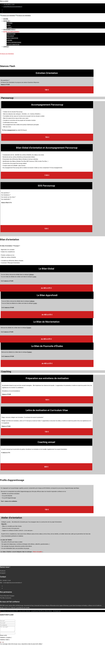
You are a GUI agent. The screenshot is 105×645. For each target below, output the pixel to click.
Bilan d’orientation (12, 38)
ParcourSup (10, 36)
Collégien (9, 23)
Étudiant (9, 27)
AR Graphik (64, 611)
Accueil (5, 19)
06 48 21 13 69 (7, 580)
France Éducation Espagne (7, 596)
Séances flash (11, 33)
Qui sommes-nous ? (9, 29)
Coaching (9, 40)
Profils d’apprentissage (14, 42)
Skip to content (4, 1)
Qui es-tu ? (6, 21)
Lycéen (8, 25)
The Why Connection (5, 598)
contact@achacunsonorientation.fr (12, 6)
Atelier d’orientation (13, 44)
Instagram (2, 573)
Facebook (2, 571)
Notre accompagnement (11, 31)
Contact (6, 46)
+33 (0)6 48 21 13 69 (8, 4)
